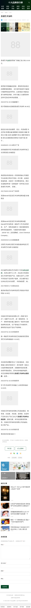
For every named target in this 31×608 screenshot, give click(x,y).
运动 (28, 6)
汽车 (13, 6)
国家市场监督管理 (15, 597)
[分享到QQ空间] (20, 453)
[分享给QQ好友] (17, 453)
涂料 (8, 60)
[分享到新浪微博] (11, 453)
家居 (18, 6)
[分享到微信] (14, 453)
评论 (2, 544)
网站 (2, 578)
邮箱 (2, 571)
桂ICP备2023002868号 (22, 600)
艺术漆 (20, 457)
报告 (7, 6)
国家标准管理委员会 (20, 595)
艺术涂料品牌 (9, 595)
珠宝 (23, 8)
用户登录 (22, 606)
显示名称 (3, 563)
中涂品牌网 (13, 600)
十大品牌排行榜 (15, 2)
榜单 (28, 8)
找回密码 (9, 606)
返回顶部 (28, 606)
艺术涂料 (14, 457)
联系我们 (3, 606)
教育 (7, 8)
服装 (18, 8)
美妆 (13, 8)
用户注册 (15, 606)
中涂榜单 (5, 20)
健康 (2, 8)
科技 (23, 6)
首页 (2, 6)
